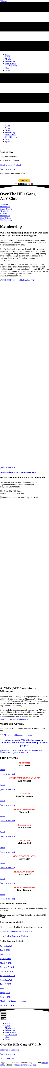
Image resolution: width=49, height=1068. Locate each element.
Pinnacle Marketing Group (25, 1065)
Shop (7, 1037)
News (7, 1026)
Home (7, 1023)
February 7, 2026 (7, 967)
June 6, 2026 (5, 950)
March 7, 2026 (6, 963)
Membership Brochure (18, 472)
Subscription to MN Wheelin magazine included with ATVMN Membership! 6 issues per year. (24, 743)
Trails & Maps (10, 1032)
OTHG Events (11, 1035)
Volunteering (10, 1030)
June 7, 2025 (5, 988)
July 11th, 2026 (6, 946)
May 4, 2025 (5, 993)
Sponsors (8, 1039)
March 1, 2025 (13, 1001)
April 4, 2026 (5, 959)
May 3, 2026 (5, 954)
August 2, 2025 (6, 980)
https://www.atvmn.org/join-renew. (14, 719)
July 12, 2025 (5, 984)
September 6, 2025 (7, 976)
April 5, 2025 (5, 997)
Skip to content (6, 1)
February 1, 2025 (7, 1005)
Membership (10, 1028)
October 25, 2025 (7, 971)
